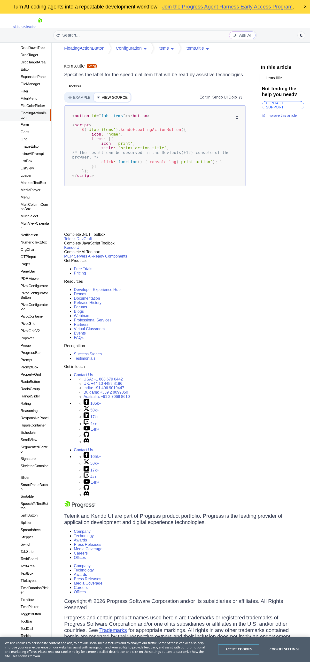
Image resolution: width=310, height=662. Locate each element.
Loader (26, 175)
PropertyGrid (31, 374)
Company (82, 531)
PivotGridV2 (30, 331)
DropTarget (29, 55)
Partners (81, 324)
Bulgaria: (106, 392)
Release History (87, 303)
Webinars (82, 316)
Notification (29, 235)
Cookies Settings (284, 649)
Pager (25, 264)
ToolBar (26, 621)
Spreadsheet (31, 530)
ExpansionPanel (33, 77)
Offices (80, 557)
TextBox (27, 573)
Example (75, 85)
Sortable (27, 496)
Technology (84, 536)
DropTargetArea (33, 62)
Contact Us (83, 375)
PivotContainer (32, 316)
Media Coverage (88, 549)
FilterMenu (29, 98)
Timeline (27, 599)
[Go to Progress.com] (80, 507)
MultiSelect (29, 216)
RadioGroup (30, 389)
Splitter (26, 522)
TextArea (28, 566)
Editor (25, 69)
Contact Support (275, 105)
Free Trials (83, 269)
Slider (25, 477)
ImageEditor (30, 146)
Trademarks (113, 630)
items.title (74, 65)
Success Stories (88, 354)
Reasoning (29, 411)
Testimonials (84, 358)
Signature (28, 459)
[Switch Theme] (301, 35)
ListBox (26, 161)
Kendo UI (72, 247)
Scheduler (29, 432)
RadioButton (30, 382)
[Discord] (86, 442)
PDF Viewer (30, 278)
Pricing (80, 273)
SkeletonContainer (34, 468)
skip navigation (25, 27)
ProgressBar (31, 352)
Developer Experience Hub (97, 290)
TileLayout (29, 580)
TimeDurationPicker (35, 590)
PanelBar (28, 271)
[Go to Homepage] (40, 27)
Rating (26, 403)
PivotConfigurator (34, 286)
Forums (80, 307)
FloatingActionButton (34, 115)
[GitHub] (86, 436)
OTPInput (28, 257)
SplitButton (29, 515)
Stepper (27, 537)
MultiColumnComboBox (34, 206)
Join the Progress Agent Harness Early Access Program (227, 7)
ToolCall (27, 628)
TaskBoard (29, 559)
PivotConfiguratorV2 (34, 307)
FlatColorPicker (33, 106)
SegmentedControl (34, 449)
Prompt (26, 360)
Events (80, 333)
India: (104, 388)
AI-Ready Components (107, 256)
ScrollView (29, 440)
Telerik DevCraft (78, 239)
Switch (26, 544)
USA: (103, 379)
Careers (81, 553)
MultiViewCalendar (35, 225)
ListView (27, 168)
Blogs (79, 311)
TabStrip (27, 551)
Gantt (25, 132)
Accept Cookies (238, 649)
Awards (80, 540)
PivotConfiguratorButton (34, 295)
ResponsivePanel (34, 418)
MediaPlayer (30, 190)
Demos (80, 294)
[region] (155, 649)
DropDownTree (33, 48)
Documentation (87, 298)
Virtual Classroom (89, 329)
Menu (25, 197)
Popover (27, 338)
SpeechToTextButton (34, 506)
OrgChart (28, 249)
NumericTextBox (34, 242)
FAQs (79, 337)
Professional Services (92, 320)
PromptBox (30, 367)
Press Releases (87, 544)
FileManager (30, 84)
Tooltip (26, 636)
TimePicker (30, 607)
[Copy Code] (237, 117)
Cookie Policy (70, 651)
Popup (26, 345)
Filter (24, 91)
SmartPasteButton (34, 487)
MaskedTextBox (33, 183)
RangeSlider (30, 396)
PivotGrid (28, 323)
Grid (24, 139)
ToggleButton (31, 614)
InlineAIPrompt (32, 154)
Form (25, 124)
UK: (103, 383)
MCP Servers (75, 256)
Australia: (107, 397)
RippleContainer (33, 425)
